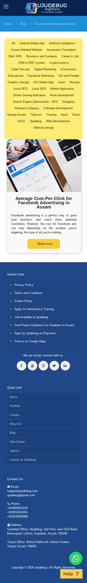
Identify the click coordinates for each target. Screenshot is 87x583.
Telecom (36, 114)
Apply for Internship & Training (34, 309)
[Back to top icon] (54, 574)
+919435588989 (17, 516)
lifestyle (75, 82)
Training (51, 114)
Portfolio (15, 406)
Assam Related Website (26, 49)
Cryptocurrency (59, 62)
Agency (14, 450)
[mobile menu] (6, 7)
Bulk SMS (15, 56)
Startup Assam (16, 114)
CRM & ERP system (31, 62)
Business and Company (41, 56)
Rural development (62, 95)
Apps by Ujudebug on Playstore (34, 333)
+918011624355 (17, 512)
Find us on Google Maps (30, 341)
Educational (15, 75)
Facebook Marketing (41, 75)
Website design (44, 127)
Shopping (68, 101)
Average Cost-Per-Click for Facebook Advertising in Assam (43, 202)
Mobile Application (62, 88)
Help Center (17, 441)
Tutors (76, 114)
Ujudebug (36, 121)
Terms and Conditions (28, 293)
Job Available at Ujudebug (31, 317)
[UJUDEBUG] (43, 7)
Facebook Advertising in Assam (54, 24)
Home (8, 24)
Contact (15, 415)
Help (68, 573)
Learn (61, 82)
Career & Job (70, 56)
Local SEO (20, 88)
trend (64, 114)
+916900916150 (17, 508)
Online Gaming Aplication (29, 95)
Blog (23, 24)
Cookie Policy (23, 301)
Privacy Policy (23, 285)
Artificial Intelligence (62, 43)
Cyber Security (20, 69)
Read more (44, 243)
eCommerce (68, 69)
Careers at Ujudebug (23, 459)
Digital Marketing (45, 69)
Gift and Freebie (68, 75)
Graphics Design (18, 82)
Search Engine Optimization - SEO (35, 101)
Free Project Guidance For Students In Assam (44, 325)
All (13, 43)
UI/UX (21, 121)
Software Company (26, 108)
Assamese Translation (61, 49)
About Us (16, 424)
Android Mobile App (32, 43)
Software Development (58, 108)
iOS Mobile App (43, 82)
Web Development (58, 121)
